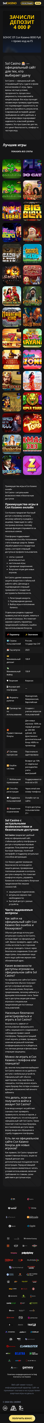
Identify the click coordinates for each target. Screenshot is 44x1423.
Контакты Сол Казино (22, 1377)
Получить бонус (22, 1418)
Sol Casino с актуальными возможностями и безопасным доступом (19, 495)
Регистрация (27, 3)
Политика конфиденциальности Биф (22, 1374)
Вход (38, 3)
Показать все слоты (22, 151)
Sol (10, 3)
